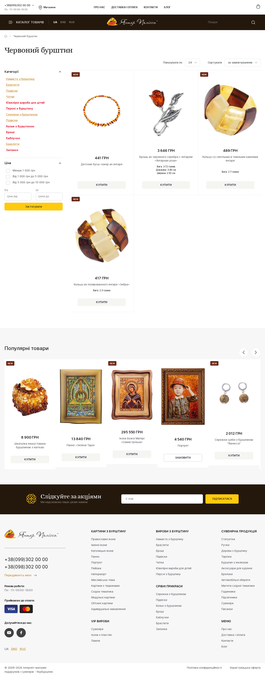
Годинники (228, 591)
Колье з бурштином (20, 126)
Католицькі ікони (102, 551)
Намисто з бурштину (20, 79)
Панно (95, 556)
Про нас (99, 7)
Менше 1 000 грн (24, 170)
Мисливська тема (103, 580)
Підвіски (12, 91)
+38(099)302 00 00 (17, 5)
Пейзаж (96, 568)
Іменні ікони (99, 545)
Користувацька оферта (245, 668)
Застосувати (33, 206)
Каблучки (13, 138)
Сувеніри (97, 629)
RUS (71, 22)
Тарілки (226, 556)
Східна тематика (102, 591)
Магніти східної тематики (238, 586)
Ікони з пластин (101, 635)
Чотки (10, 96)
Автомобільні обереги (235, 580)
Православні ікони (103, 539)
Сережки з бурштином (21, 114)
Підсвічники (229, 597)
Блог (167, 7)
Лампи (95, 641)
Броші (10, 132)
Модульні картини (103, 597)
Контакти (151, 7)
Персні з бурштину (19, 108)
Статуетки (228, 539)
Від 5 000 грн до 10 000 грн (31, 182)
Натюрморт (98, 574)
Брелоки (227, 574)
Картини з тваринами (105, 586)
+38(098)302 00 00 (26, 567)
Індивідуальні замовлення (108, 609)
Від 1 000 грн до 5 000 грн (30, 176)
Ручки (225, 545)
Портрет (96, 562)
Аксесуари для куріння (236, 568)
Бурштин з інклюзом (234, 562)
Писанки (227, 609)
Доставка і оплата (124, 7)
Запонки (12, 150)
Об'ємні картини (102, 603)
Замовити (183, 457)
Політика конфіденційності (204, 668)
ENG (63, 22)
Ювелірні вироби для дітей (25, 102)
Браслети (12, 84)
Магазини (49, 7)
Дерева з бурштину (234, 551)
